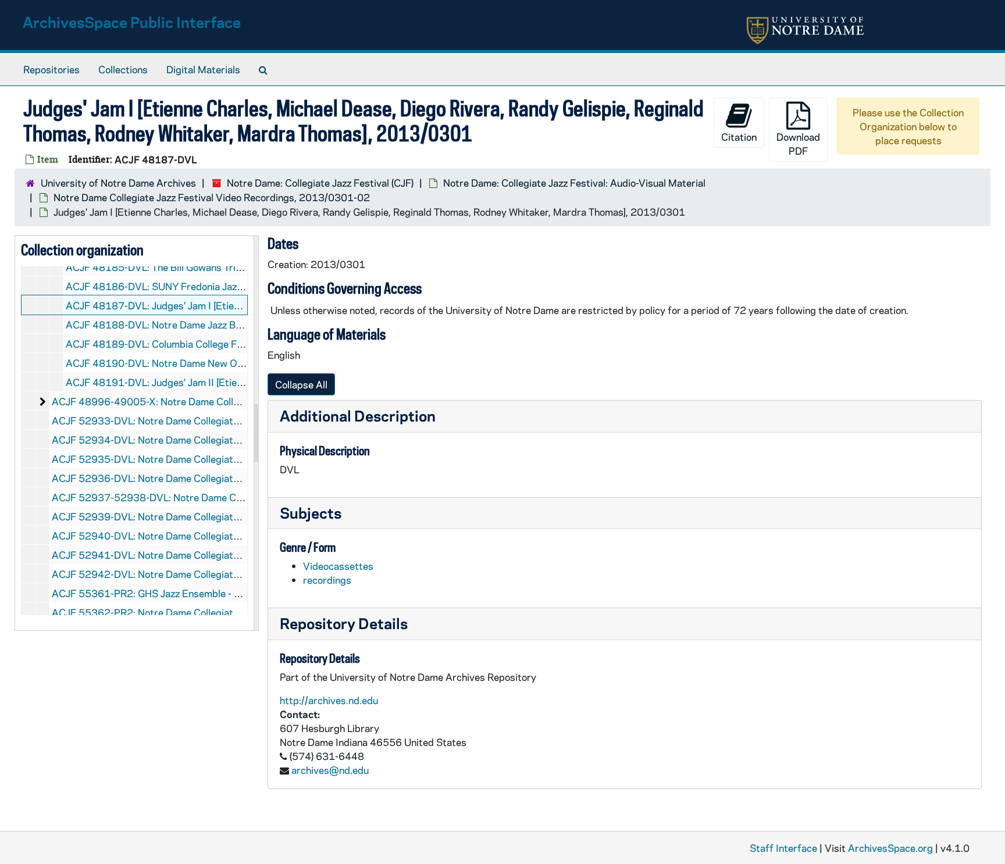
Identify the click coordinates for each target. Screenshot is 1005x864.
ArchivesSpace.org (890, 847)
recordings (327, 579)
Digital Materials (203, 69)
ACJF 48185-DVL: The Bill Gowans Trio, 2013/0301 (183, 266)
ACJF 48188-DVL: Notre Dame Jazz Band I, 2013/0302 (191, 324)
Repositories (51, 69)
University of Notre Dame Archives (118, 182)
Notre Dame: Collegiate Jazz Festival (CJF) (320, 182)
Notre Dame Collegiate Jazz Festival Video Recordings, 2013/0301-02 (212, 197)
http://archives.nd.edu (329, 700)
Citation (739, 136)
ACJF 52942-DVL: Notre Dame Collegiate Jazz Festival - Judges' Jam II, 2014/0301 (239, 573)
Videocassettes (338, 565)
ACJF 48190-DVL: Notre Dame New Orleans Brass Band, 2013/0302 (221, 362)
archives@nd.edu (330, 769)
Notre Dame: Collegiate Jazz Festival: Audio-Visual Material (574, 182)
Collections (123, 69)
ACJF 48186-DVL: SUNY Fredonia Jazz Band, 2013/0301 (196, 286)
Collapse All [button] (301, 384)
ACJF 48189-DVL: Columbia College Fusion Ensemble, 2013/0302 (215, 343)
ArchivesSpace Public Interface (132, 21)
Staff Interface (783, 847)
